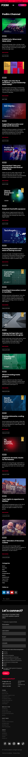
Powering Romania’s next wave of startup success (12, 249)
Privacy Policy (16, 753)
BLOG (3, 720)
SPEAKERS (4, 692)
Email (4, 636)
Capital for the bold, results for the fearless (12, 459)
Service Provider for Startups (11, 657)
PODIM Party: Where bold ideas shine (11, 40)
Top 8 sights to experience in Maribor (13, 500)
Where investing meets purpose (11, 375)
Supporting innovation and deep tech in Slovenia (12, 125)
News (3, 569)
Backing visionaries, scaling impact (13, 417)
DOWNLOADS (5, 723)
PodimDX (4, 571)
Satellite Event (5, 577)
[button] (13, 5)
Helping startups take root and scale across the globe (12, 334)
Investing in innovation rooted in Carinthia (14, 291)
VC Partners (5, 581)
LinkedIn (4, 643)
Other (4, 665)
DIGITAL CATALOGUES (7, 721)
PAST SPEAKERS (6, 726)
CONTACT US (21, 684)
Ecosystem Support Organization (12, 658)
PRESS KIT (4, 738)
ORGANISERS (21, 681)
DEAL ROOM (5, 693)
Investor (5, 653)
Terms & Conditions (7, 753)
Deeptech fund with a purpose (13, 209)
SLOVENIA (4, 735)
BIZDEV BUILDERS (6, 712)
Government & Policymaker (10, 662)
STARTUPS (4, 708)
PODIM (4, 731)
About (3, 566)
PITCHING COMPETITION (8, 695)
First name (5, 624)
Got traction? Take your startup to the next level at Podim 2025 (12, 167)
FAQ (19, 686)
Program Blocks (6, 573)
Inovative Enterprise (8, 655)
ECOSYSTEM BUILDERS (8, 713)
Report (3, 575)
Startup (5, 651)
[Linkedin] (4, 592)
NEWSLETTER (5, 725)
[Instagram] (16, 592)
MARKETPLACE (6, 697)
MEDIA (19, 683)
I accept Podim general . (12, 669)
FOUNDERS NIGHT (6, 698)
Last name (5, 630)
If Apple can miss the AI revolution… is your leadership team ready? (13, 82)
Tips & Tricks (5, 579)
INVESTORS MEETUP (7, 700)
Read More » (5, 52)
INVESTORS (5, 710)
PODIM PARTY (5, 702)
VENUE (4, 736)
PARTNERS (4, 703)
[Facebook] (8, 592)
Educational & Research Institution (12, 660)
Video (3, 582)
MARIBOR (4, 733)
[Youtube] (12, 592)
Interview (4, 567)
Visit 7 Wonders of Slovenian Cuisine (13, 542)
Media (5, 663)
